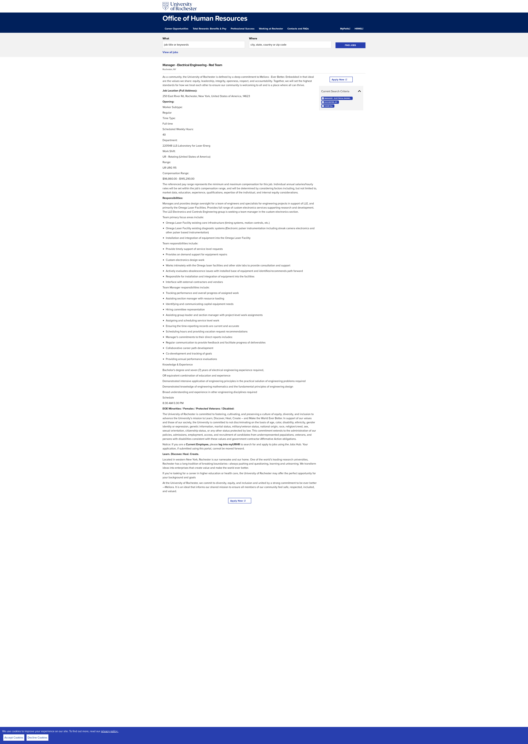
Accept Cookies (13, 737)
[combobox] (204, 42)
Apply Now (236, 501)
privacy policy (109, 731)
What (166, 38)
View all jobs (170, 52)
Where (253, 38)
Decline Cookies (37, 737)
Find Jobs (350, 45)
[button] (341, 91)
